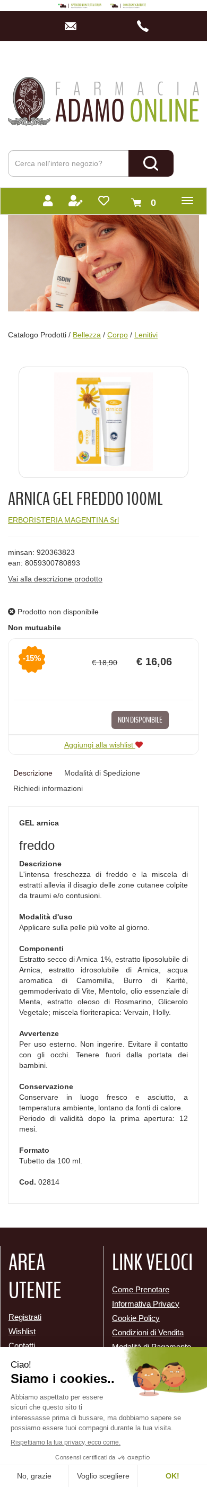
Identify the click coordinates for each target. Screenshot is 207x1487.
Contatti (21, 1345)
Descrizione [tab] (33, 773)
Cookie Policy (136, 1318)
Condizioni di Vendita (148, 1332)
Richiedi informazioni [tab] (48, 788)
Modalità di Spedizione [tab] (102, 773)
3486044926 (145, 26)
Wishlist (22, 1331)
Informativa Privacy (145, 1303)
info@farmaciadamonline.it (73, 26)
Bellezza (87, 335)
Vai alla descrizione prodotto (55, 579)
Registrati (24, 1316)
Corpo (117, 335)
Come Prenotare (140, 1289)
